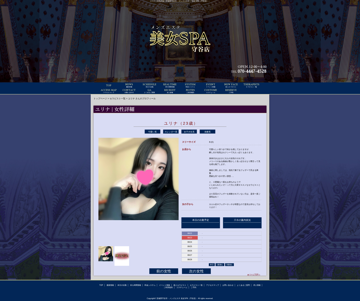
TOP (108, 85)
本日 (212, 265)
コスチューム (181, 287)
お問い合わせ (227, 285)
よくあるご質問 (243, 285)
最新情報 (110, 285)
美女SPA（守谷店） (189, 298)
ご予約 (193, 287)
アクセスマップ (212, 285)
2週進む (229, 265)
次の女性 (196, 271)
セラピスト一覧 (117, 98)
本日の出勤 (122, 285)
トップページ (100, 98)
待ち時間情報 (135, 285)
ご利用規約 (168, 287)
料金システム (150, 285)
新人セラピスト (180, 285)
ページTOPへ (254, 274)
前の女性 (163, 271)
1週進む (220, 265)
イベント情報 (164, 285)
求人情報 (257, 285)
